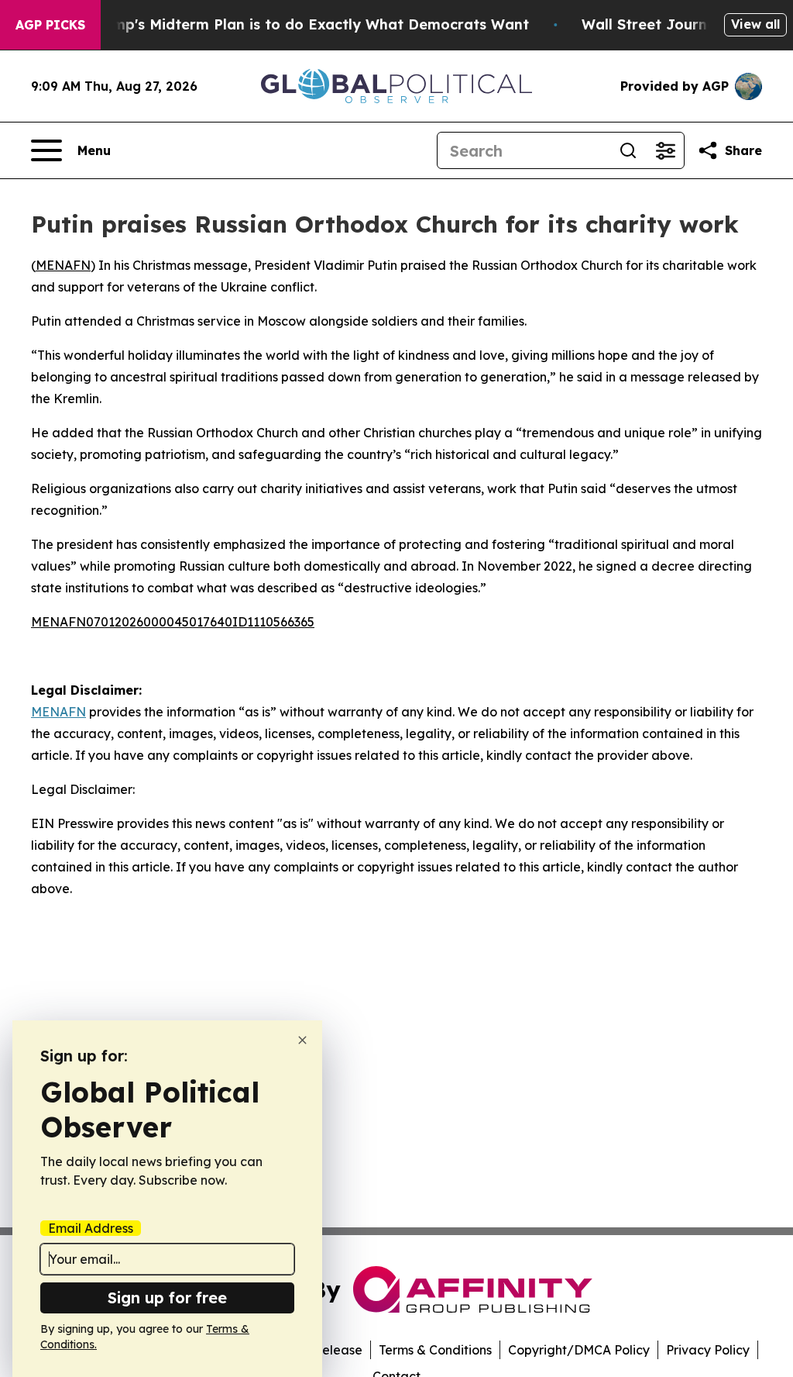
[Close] (302, 1040)
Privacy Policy (708, 1350)
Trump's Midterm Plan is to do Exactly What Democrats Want (309, 24)
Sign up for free (167, 1297)
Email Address (90, 1228)
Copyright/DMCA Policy (579, 1350)
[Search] (628, 150)
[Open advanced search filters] (665, 150)
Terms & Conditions (435, 1350)
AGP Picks (50, 25)
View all (755, 24)
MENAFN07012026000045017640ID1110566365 (172, 622)
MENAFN (63, 265)
